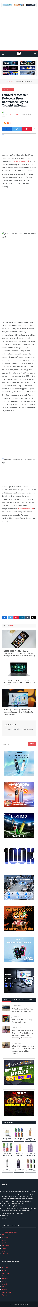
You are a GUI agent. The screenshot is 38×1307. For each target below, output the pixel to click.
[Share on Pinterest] (27, 129)
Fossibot (5, 1276)
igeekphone (24, 1304)
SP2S (4, 1248)
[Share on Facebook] (7, 129)
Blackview (5, 1273)
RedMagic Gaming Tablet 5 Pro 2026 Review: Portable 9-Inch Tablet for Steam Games (19, 712)
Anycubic (5, 1284)
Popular (7, 1000)
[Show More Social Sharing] (34, 129)
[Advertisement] (19, 28)
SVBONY (5, 1268)
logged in (17, 729)
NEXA (4, 1243)
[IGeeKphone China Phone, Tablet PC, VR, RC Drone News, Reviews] (19, 54)
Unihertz (5, 1279)
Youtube (4, 1218)
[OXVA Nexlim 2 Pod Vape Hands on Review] (6, 1018)
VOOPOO (5, 1237)
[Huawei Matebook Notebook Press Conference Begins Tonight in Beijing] (19, 141)
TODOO (5, 1254)
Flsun (4, 1281)
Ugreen (4, 1295)
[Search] (35, 54)
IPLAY (4, 1251)
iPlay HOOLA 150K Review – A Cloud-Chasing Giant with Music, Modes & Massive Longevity (24, 1050)
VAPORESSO (6, 1235)
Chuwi (4, 1270)
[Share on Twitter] (17, 129)
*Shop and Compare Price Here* (13, 1213)
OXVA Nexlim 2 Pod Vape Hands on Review (22, 1021)
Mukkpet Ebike (7, 1292)
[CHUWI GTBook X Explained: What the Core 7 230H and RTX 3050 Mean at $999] (19, 669)
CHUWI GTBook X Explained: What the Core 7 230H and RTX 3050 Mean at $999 (19, 682)
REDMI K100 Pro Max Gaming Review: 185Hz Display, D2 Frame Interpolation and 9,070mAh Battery (19, 653)
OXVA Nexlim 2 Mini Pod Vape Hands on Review (22, 1010)
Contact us (5, 1203)
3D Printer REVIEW (18, 1000)
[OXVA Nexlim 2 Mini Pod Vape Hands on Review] (6, 1008)
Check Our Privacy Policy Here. (12, 1206)
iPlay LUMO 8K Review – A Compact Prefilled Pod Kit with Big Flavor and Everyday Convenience (23, 1034)
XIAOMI (30, 1000)
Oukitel (4, 1289)
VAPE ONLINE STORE (9, 1232)
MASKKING (6, 1246)
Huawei (8, 89)
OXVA (4, 1240)
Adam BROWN (14, 115)
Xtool (4, 1287)
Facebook (5, 1215)
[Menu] (3, 54)
